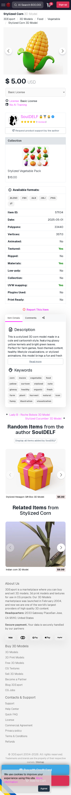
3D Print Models (14, 657)
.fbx (24, 198)
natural (47, 395)
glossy (13, 389)
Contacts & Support (20, 697)
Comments (30, 317)
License (9, 720)
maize (22, 378)
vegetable (35, 378)
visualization (44, 401)
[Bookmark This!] (61, 489)
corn (12, 378)
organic (38, 389)
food (48, 378)
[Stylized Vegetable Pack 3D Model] (35, 156)
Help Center (12, 709)
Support (9, 703)
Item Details (14, 317)
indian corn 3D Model (17, 569)
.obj (43, 198)
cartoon (25, 383)
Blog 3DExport (14, 685)
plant (22, 395)
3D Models (11, 652)
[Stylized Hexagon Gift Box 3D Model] (35, 471)
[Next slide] (62, 50)
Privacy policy (13, 730)
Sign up (63, 4)
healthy (25, 389)
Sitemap (40, 762)
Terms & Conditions (16, 736)
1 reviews (41, 122)
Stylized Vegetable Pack (24, 171)
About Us (12, 583)
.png (52, 198)
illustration (26, 401)
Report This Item (38, 309)
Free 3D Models (14, 663)
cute (50, 383)
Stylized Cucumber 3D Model (43, 418)
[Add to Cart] (54, 489)
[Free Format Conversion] (11, 204)
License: (14, 101)
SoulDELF (29, 116)
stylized (38, 383)
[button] (61, 474)
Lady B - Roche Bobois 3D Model (29, 415)
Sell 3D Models (14, 674)
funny (13, 401)
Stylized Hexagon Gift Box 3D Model (25, 496)
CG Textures (12, 668)
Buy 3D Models (17, 646)
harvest (34, 395)
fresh (50, 389)
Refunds (10, 741)
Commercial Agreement (19, 725)
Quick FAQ (11, 714)
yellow (13, 383)
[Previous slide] (8, 50)
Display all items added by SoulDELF (35, 440)
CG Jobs (10, 690)
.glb (33, 198)
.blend (13, 198)
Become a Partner (16, 679)
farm (12, 395)
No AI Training (18, 105)
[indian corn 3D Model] (35, 544)
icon (57, 395)
